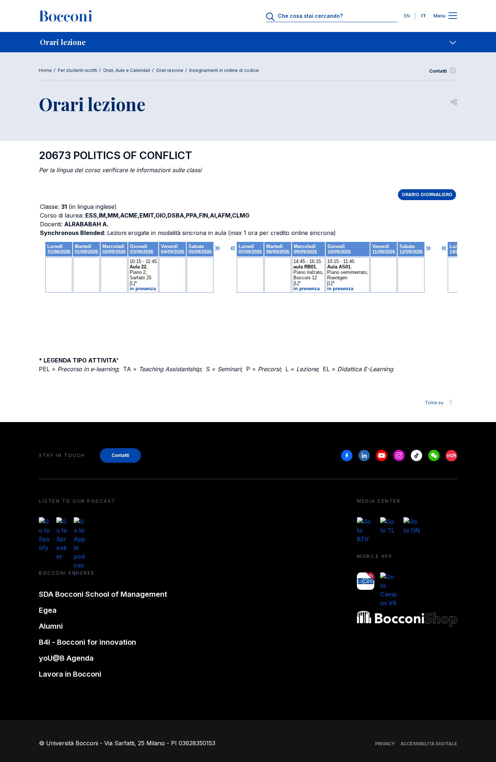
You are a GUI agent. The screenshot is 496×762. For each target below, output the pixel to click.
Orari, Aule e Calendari (126, 70)
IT (423, 16)
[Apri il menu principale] (452, 16)
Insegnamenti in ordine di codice (224, 70)
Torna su (434, 402)
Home (45, 70)
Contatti (438, 71)
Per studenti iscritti (77, 70)
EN (407, 16)
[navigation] (248, 42)
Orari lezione (169, 70)
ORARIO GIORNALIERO (427, 194)
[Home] (66, 16)
